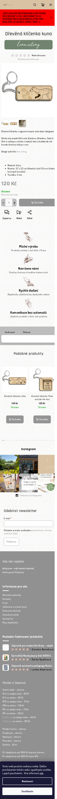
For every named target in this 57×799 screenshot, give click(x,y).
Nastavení (27, 781)
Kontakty (7, 599)
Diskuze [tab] (26, 332)
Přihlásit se (11, 541)
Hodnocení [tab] (10, 332)
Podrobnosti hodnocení (28, 59)
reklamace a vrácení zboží (15, 606)
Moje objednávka (10, 622)
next (53, 380)
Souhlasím (27, 791)
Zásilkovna (8, 717)
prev (3, 380)
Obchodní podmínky (12, 595)
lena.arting (21, 151)
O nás (5, 602)
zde (41, 773)
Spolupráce (8, 618)
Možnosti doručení (9, 194)
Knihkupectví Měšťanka (13, 572)
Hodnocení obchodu (12, 610)
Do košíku (39, 202)
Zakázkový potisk (11, 614)
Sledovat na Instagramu (31, 495)
